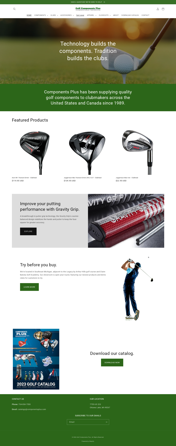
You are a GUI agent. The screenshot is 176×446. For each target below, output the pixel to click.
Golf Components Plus (84, 437)
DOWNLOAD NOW (112, 362)
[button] (14, 9)
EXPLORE (28, 231)
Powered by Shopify (88, 441)
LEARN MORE (29, 287)
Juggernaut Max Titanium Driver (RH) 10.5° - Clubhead (83, 178)
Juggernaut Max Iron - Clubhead (127, 178)
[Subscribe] (106, 422)
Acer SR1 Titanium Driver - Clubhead (24, 178)
